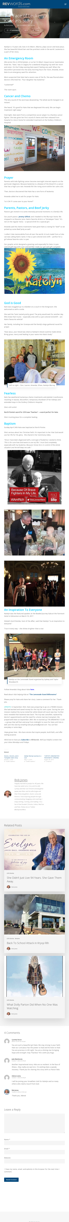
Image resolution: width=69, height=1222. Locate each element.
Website (7, 1158)
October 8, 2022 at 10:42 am (19, 1092)
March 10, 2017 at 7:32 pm (19, 1041)
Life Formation (22, 25)
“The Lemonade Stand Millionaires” (43, 694)
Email (7, 1149)
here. (32, 689)
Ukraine (17, 938)
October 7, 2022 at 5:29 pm (19, 1077)
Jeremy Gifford (24, 217)
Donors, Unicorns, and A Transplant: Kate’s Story (11, 757)
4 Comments (14, 30)
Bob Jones (9, 25)
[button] (65, 4)
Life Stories (31, 25)
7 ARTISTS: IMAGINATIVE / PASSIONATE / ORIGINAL (52, 757)
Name (7, 1139)
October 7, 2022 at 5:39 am (19, 1061)
